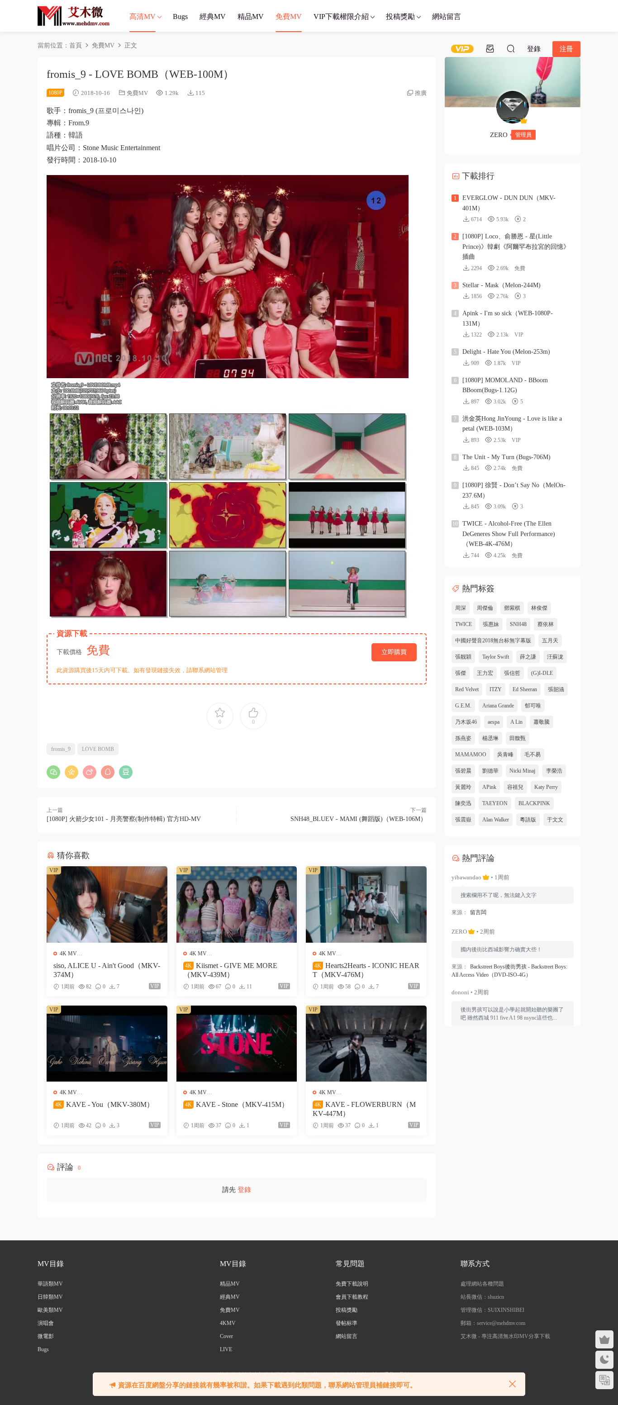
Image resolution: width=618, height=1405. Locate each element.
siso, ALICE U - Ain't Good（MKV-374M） (106, 970)
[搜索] (510, 48)
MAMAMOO (470, 754)
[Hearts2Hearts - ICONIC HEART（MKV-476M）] (366, 904)
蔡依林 (545, 624)
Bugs (180, 16)
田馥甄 (517, 738)
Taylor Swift (495, 657)
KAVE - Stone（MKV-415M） (237, 1104)
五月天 (550, 640)
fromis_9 (61, 749)
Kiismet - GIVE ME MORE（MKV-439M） (230, 970)
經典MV (213, 16)
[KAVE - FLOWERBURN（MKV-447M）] (366, 1044)
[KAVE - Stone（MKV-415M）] (236, 1044)
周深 (460, 608)
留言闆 (478, 912)
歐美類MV (50, 1310)
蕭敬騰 (541, 722)
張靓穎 (463, 657)
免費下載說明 (352, 1284)
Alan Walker (495, 819)
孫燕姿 (463, 738)
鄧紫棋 (512, 608)
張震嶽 (463, 819)
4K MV (68, 953)
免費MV (289, 16)
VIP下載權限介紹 (341, 16)
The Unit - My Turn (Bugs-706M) (506, 457)
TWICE (463, 624)
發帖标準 (346, 1323)
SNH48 (518, 624)
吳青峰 (505, 754)
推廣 (421, 93)
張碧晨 (463, 771)
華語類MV (50, 1284)
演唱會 (46, 1323)
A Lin (516, 722)
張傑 (460, 673)
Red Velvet (467, 689)
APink (489, 787)
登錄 (244, 1189)
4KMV (228, 1323)
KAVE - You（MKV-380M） (104, 1104)
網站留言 (446, 16)
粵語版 (528, 819)
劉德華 (490, 771)
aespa (493, 722)
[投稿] (489, 48)
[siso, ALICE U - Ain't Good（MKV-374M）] (107, 904)
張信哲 (512, 673)
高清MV (142, 16)
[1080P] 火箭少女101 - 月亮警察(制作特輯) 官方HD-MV (124, 819)
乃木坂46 (466, 722)
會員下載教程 (352, 1297)
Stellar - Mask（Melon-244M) (501, 285)
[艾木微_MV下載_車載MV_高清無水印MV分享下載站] (74, 16)
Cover (226, 1336)
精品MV (251, 16)
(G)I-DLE (542, 673)
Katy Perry (546, 787)
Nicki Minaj (522, 771)
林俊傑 (539, 608)
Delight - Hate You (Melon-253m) (506, 351)
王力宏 (485, 673)
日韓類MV (50, 1297)
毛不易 (532, 754)
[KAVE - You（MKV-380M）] (107, 1044)
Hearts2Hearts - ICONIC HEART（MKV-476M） (366, 970)
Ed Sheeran (525, 689)
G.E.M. (463, 705)
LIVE (226, 1349)
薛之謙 (528, 657)
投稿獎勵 (400, 16)
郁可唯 (533, 705)
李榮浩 (554, 771)
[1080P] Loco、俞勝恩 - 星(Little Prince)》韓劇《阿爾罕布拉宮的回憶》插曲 (516, 246)
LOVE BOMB (98, 749)
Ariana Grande (498, 705)
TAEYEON (495, 803)
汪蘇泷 (555, 657)
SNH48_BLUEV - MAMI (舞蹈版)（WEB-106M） (358, 819)
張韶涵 (556, 689)
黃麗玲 (463, 787)
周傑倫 (485, 608)
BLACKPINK (534, 803)
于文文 (555, 819)
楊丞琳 (490, 738)
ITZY (496, 689)
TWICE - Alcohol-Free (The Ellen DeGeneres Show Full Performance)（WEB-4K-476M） (508, 533)
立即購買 (394, 652)
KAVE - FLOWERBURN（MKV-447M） (364, 1109)
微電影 (46, 1336)
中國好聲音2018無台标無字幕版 (493, 640)
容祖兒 (515, 787)
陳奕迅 (463, 803)
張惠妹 (491, 624)
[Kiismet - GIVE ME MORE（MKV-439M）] (236, 904)
